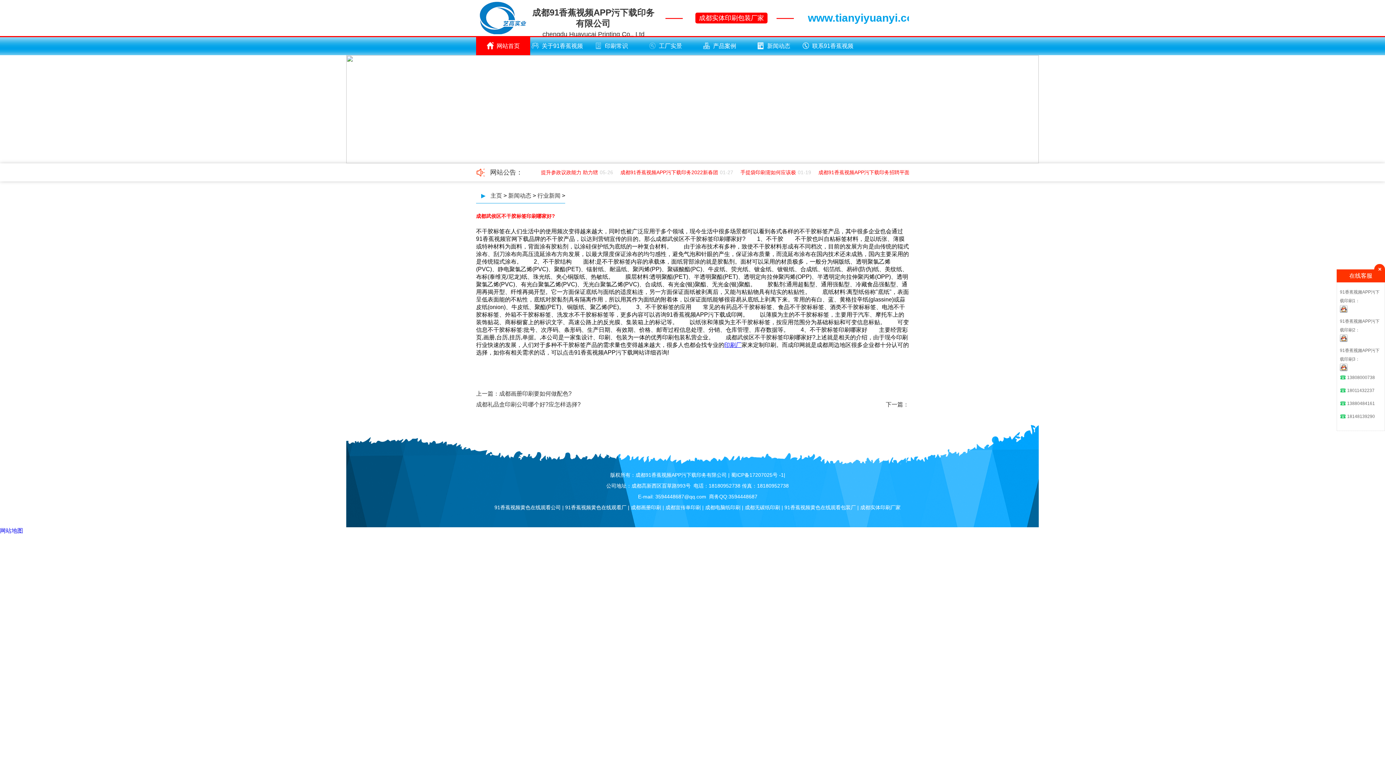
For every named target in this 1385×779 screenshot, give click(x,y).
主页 (496, 196)
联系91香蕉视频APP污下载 (832, 49)
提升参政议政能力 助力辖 (561, 172)
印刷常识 (616, 46)
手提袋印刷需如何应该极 (760, 172)
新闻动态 (778, 46)
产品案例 (724, 46)
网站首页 (508, 46)
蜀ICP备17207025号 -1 (757, 475)
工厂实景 (670, 46)
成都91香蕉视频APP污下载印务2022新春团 (661, 172)
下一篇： (897, 404)
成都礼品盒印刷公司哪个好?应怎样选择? (528, 404)
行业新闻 (548, 196)
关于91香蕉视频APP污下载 (562, 49)
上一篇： (487, 394)
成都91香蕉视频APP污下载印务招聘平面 (856, 172)
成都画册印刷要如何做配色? (535, 394)
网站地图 (11, 531)
